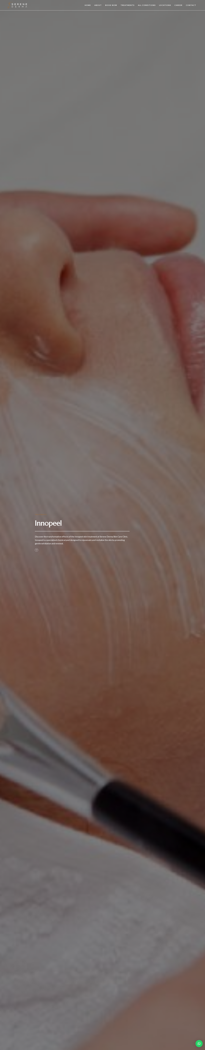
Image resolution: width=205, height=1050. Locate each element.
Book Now (111, 5)
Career (178, 5)
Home (88, 5)
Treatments (127, 5)
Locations (165, 5)
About (98, 5)
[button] (199, 1043)
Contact (191, 5)
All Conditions (147, 5)
